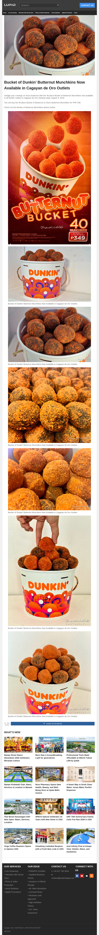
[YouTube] (82, 876)
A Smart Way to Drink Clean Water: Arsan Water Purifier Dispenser (79, 787)
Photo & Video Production (42, 12)
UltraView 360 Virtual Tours (26, 12)
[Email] (87, 876)
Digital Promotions (67, 12)
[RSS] (91, 876)
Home (4, 12)
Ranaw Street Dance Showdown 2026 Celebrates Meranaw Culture (17, 758)
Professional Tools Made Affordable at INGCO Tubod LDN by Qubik (79, 758)
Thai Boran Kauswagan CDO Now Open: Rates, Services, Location (17, 819)
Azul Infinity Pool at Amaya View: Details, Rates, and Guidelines (79, 849)
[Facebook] (77, 876)
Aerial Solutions (55, 12)
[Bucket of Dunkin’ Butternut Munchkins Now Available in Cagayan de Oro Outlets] (18, 745)
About (75, 12)
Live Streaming (12, 12)
